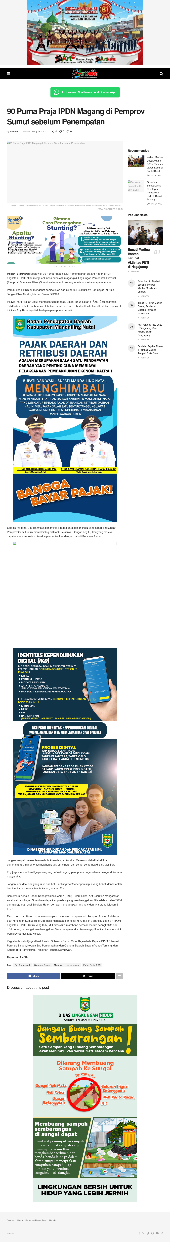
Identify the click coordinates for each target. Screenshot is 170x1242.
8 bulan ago (155, 175)
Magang (58, 965)
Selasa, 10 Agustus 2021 (35, 131)
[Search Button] (161, 73)
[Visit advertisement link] (85, 32)
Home (20, 1220)
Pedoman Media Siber (36, 1220)
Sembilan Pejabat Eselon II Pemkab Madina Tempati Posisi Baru (150, 350)
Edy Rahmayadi (22, 965)
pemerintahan (73, 965)
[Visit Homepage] (85, 73)
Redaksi (14, 131)
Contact (10, 1220)
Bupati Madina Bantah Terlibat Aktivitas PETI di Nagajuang (139, 258)
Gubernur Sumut (42, 965)
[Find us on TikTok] (148, 1233)
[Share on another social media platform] (119, 976)
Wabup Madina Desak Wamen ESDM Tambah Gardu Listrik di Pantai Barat (155, 164)
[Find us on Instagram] (152, 1233)
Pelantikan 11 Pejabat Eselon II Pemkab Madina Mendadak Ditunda (149, 286)
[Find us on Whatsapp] (162, 1233)
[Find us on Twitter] (143, 1233)
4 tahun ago (155, 203)
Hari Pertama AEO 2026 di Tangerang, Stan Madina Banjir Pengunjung (150, 330)
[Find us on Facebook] (139, 1233)
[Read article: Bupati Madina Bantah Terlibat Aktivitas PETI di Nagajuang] (145, 232)
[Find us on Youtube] (157, 1233)
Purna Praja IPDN (92, 965)
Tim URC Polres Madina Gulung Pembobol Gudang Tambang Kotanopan (150, 308)
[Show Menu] (8, 73)
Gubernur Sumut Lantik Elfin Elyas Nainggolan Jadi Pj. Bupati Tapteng (154, 190)
